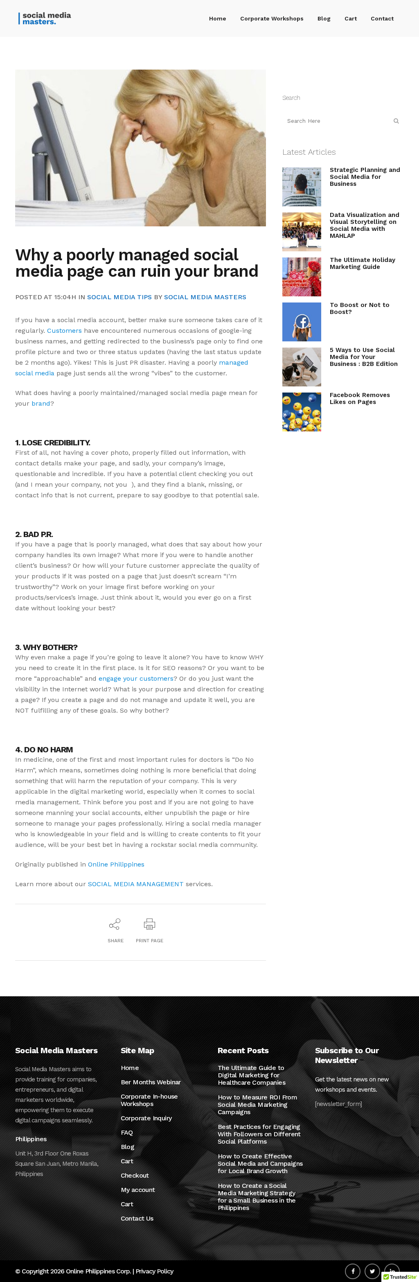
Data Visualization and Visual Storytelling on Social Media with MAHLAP (364, 225)
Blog (128, 1147)
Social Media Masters (205, 297)
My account (138, 1190)
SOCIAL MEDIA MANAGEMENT (136, 884)
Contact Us (137, 1218)
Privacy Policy (154, 1271)
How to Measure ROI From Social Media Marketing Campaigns (257, 1105)
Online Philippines (116, 864)
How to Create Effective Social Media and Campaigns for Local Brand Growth (260, 1164)
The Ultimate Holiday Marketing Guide (362, 263)
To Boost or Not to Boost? (360, 308)
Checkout (135, 1175)
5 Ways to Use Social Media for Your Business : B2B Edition (364, 357)
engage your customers (136, 678)
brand (41, 403)
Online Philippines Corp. (98, 1271)
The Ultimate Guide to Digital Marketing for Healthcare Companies (251, 1075)
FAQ (127, 1132)
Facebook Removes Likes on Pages (360, 398)
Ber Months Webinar (151, 1082)
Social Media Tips (119, 297)
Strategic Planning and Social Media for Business (365, 176)
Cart (127, 1161)
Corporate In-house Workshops (149, 1100)
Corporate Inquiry (146, 1118)
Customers (64, 330)
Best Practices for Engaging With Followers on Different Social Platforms (259, 1134)
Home (130, 1068)
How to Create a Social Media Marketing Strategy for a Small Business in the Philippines (257, 1197)
